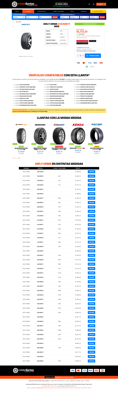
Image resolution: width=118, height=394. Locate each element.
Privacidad (83, 387)
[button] (14, 158)
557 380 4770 (61, 6)
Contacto (84, 11)
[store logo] (24, 4)
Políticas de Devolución (62, 387)
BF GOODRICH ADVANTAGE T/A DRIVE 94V (40, 148)
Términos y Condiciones (74, 387)
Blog (72, 11)
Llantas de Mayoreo (31, 387)
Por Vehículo (42, 11)
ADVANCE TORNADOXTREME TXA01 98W (97, 145)
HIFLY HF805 (26, 171)
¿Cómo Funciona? (58, 11)
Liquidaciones (98, 11)
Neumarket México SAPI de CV (49, 386)
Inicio (17, 11)
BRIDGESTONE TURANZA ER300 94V (21, 148)
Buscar (55, 17)
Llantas (28, 11)
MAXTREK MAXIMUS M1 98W (78, 148)
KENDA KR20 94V (58, 148)
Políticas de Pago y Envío (50, 387)
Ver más (91, 171)
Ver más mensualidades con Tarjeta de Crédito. (86, 50)
